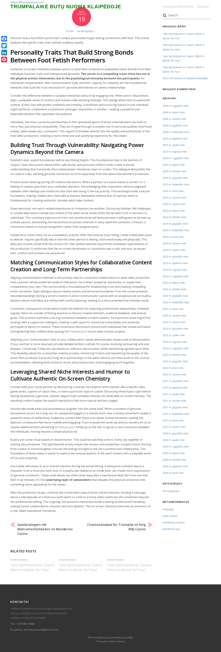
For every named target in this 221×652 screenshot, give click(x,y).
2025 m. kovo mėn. (173, 191)
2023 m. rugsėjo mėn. (175, 269)
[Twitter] (4, 45)
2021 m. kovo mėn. (173, 420)
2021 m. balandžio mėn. (176, 413)
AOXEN (70, 31)
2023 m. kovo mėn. (173, 309)
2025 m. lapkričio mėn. (175, 138)
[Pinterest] (4, 59)
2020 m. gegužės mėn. (175, 466)
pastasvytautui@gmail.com (41, 629)
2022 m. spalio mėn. (174, 335)
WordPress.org (171, 529)
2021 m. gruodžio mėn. (176, 381)
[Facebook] (4, 38)
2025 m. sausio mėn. (174, 204)
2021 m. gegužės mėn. (175, 407)
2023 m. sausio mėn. (174, 322)
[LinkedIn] (4, 52)
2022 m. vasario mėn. (175, 374)
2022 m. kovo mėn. (173, 367)
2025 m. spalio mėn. (174, 145)
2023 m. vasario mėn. (175, 315)
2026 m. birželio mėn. (175, 119)
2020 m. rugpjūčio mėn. (176, 446)
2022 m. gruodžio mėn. (176, 328)
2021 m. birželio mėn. (175, 400)
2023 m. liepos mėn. (174, 282)
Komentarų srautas (174, 522)
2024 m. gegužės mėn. (175, 223)
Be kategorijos (85, 31)
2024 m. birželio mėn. (175, 217)
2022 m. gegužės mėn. (175, 361)
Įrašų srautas (170, 515)
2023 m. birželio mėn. (175, 289)
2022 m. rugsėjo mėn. (175, 341)
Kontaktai (203, 6)
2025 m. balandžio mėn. (176, 184)
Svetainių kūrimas (116, 641)
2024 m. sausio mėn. (174, 250)
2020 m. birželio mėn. (175, 459)
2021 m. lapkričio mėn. (175, 387)
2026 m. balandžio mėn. (176, 132)
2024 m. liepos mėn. (174, 210)
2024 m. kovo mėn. (173, 236)
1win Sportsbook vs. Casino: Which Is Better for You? (32, 567)
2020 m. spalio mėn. (174, 440)
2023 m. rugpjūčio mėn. (176, 276)
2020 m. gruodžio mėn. (176, 433)
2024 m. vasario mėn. (175, 243)
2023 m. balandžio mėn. (176, 302)
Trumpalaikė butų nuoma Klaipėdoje (109, 637)
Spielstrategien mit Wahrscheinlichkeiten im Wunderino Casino (45, 529)
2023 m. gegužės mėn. (175, 295)
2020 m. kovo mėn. (173, 472)
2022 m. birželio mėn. (175, 354)
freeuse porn (78, 331)
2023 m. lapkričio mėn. (175, 263)
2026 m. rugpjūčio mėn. (176, 105)
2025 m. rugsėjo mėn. (175, 151)
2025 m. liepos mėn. (174, 164)
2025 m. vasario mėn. (175, 197)
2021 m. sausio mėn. (174, 426)
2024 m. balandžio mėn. (176, 230)
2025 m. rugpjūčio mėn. (176, 158)
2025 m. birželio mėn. (175, 171)
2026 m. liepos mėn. (174, 112)
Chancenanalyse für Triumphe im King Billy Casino (116, 526)
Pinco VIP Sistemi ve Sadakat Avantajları (185, 78)
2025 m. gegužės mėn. (175, 177)
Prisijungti (168, 509)
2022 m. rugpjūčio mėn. (176, 348)
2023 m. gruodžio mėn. (176, 256)
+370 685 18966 (25, 623)
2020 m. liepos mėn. (174, 453)
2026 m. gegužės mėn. (175, 125)
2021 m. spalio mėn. (174, 394)
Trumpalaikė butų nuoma (177, 6)
